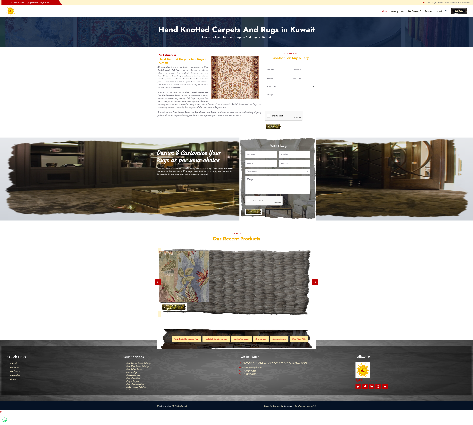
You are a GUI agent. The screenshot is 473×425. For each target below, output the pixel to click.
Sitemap (428, 10)
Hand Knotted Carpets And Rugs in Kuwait (243, 37)
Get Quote (459, 11)
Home (384, 10)
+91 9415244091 (249, 374)
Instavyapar (288, 406)
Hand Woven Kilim (223, 339)
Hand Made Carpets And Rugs (137, 366)
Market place (15, 375)
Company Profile (398, 10)
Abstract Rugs (185, 339)
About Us (13, 363)
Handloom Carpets (203, 339)
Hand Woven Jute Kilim (263, 339)
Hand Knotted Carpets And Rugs (138, 363)
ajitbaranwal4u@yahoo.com (39, 2)
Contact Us (14, 367)
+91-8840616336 (17, 2)
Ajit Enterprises (165, 406)
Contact (438, 10)
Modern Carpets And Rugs (288, 339)
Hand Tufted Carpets (165, 339)
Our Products (414, 10)
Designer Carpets (242, 339)
